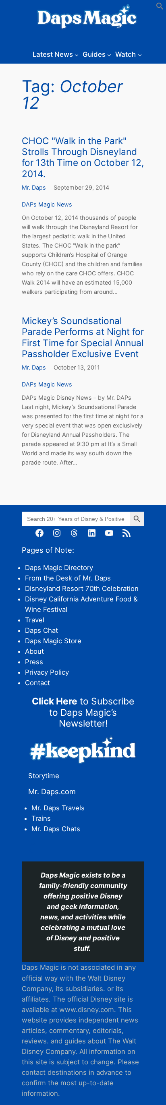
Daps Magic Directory (59, 568)
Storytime (43, 776)
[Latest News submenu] (77, 54)
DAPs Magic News (47, 204)
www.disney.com (86, 1010)
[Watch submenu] (140, 54)
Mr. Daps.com (52, 791)
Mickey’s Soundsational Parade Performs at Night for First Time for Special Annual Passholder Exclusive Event (83, 337)
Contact (37, 683)
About (34, 651)
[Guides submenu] (109, 54)
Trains (41, 818)
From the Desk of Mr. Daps (68, 578)
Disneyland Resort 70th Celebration (82, 589)
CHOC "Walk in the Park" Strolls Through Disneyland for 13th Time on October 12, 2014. (83, 157)
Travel (34, 620)
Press (34, 662)
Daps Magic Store (53, 641)
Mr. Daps (34, 187)
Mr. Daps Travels (58, 808)
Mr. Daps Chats (55, 829)
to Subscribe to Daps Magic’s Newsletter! (83, 712)
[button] (160, 8)
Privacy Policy (47, 672)
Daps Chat (41, 630)
